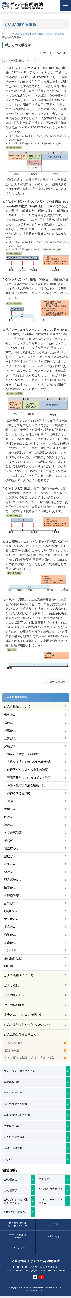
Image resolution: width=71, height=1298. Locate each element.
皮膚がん (10, 942)
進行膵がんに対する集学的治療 (27, 769)
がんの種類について (42, 34)
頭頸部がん (11, 911)
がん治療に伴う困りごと (20, 1034)
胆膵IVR (12, 801)
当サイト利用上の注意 (17, 1236)
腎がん (8, 871)
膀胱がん (10, 856)
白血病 (8, 966)
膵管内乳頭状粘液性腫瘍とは (26, 785)
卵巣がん (10, 934)
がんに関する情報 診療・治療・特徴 (29, 1057)
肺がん (8, 824)
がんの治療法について (18, 975)
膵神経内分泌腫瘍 (18, 793)
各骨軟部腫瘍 (13, 832)
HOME (5, 34)
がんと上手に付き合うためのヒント (27, 1024)
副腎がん (10, 903)
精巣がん (10, 864)
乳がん (8, 816)
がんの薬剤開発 (14, 1004)
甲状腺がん (11, 919)
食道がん (10, 714)
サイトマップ (17, 1248)
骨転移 (8, 840)
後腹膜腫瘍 (11, 895)
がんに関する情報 (20, 34)
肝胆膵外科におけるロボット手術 (29, 777)
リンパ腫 (10, 950)
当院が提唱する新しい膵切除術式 (29, 761)
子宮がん (10, 926)
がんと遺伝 (11, 985)
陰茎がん (10, 887)
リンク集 (53, 1224)
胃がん (8, 722)
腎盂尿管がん (13, 879)
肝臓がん (10, 730)
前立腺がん (11, 848)
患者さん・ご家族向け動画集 (23, 1014)
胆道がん (10, 738)
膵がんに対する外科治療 (23, 754)
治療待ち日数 (13, 1043)
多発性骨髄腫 (13, 958)
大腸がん (10, 809)
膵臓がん (59, 34)
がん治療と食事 (14, 995)
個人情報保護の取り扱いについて (17, 1224)
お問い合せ (53, 1236)
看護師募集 (12, 1050)
